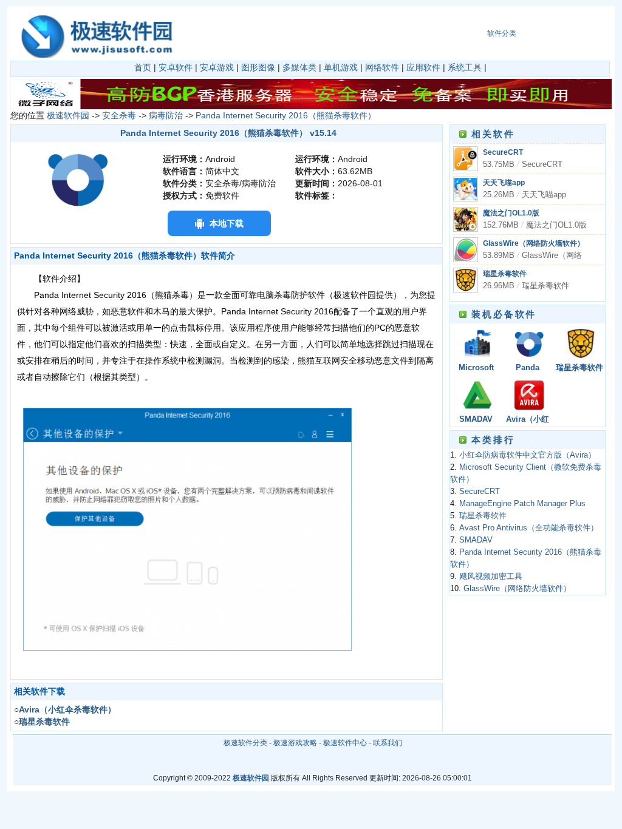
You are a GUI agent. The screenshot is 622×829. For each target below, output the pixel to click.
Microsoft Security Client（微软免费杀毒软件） (476, 369)
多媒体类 (299, 67)
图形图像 (258, 67)
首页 (142, 67)
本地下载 (227, 223)
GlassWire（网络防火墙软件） (533, 243)
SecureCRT (503, 152)
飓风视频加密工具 (490, 576)
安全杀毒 (119, 115)
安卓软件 (176, 67)
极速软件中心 (345, 743)
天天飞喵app (504, 182)
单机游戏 (341, 67)
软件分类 (501, 33)
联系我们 (387, 743)
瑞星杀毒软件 (505, 273)
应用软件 (423, 67)
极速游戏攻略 (295, 743)
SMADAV (476, 419)
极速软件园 (68, 115)
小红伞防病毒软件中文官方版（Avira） (527, 455)
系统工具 (465, 67)
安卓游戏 (217, 67)
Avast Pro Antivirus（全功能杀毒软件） (528, 528)
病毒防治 (166, 115)
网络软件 (382, 67)
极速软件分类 (245, 743)
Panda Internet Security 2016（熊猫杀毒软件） (286, 115)
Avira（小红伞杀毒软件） (528, 420)
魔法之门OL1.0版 (511, 213)
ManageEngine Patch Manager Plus (522, 503)
